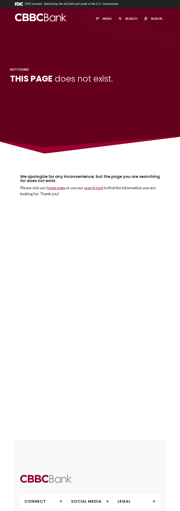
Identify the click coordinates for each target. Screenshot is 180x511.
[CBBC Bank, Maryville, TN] (41, 17)
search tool (93, 187)
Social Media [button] (86, 501)
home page (56, 187)
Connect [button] (35, 501)
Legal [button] (124, 501)
